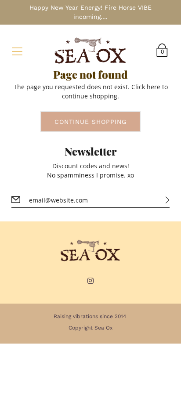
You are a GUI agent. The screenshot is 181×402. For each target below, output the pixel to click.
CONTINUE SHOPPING (90, 121)
